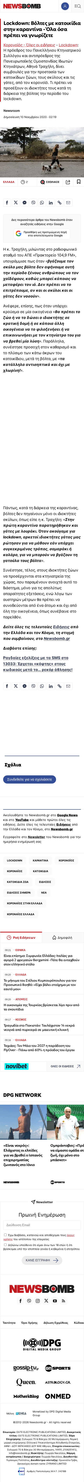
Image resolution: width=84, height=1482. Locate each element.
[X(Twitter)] (46, 1301)
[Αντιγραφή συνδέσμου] (68, 182)
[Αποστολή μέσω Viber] (33, 203)
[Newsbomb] (42, 1289)
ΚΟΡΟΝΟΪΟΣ (66, 860)
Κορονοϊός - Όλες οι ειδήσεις (29, 45)
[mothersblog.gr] (26, 1396)
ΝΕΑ (44, 892)
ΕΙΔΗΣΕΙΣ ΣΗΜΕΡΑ (19, 892)
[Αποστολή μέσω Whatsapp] (42, 203)
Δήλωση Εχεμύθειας (56, 1322)
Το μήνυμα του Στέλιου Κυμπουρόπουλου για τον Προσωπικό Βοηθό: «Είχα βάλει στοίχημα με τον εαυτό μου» (40, 984)
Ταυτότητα (9, 1322)
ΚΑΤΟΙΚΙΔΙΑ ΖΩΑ (18, 881)
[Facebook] (20, 1301)
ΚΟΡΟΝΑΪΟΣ (14, 871)
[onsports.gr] (58, 1368)
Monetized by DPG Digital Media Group (52, 1413)
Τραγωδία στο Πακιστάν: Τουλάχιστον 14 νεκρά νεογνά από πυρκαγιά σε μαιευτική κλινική (39, 1027)
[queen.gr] (26, 1382)
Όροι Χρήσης (29, 1322)
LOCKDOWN (14, 860)
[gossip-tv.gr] (26, 1368)
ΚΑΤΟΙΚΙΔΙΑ (40, 871)
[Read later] (78, 182)
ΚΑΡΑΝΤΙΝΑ (40, 860)
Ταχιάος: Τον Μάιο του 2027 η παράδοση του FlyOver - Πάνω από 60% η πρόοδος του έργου (39, 1048)
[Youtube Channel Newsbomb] (55, 1301)
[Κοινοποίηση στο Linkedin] (51, 203)
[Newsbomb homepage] (22, 6)
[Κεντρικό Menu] (77, 6)
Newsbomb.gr (57, 638)
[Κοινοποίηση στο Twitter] (16, 203)
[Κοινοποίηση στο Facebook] (7, 203)
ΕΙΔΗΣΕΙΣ (45, 881)
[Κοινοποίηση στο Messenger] (25, 203)
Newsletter (36, 837)
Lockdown (68, 45)
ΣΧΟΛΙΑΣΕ (52, 182)
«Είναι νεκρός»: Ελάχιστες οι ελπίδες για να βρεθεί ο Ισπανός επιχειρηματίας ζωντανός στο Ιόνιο (23, 1155)
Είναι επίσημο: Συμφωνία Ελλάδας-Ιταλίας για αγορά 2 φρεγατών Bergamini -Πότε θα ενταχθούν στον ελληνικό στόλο (42, 960)
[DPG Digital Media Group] (42, 1345)
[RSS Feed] (63, 1301)
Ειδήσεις (61, 626)
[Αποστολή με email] (68, 203)
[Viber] (29, 1301)
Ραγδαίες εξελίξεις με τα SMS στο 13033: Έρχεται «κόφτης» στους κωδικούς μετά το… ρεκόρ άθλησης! (37, 663)
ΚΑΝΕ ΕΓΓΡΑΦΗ (38, 1260)
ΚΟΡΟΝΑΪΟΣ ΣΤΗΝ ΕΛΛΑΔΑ (24, 903)
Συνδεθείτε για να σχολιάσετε (29, 779)
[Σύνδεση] (65, 6)
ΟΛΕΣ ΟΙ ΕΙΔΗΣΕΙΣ (62, 1066)
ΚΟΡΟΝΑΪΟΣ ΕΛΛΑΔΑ (20, 914)
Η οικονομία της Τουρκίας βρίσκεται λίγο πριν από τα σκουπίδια (41, 1007)
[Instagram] (38, 1301)
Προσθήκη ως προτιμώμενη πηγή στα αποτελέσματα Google (45, 234)
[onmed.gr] (58, 1396)
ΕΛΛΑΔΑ (8, 181)
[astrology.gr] (58, 1382)
